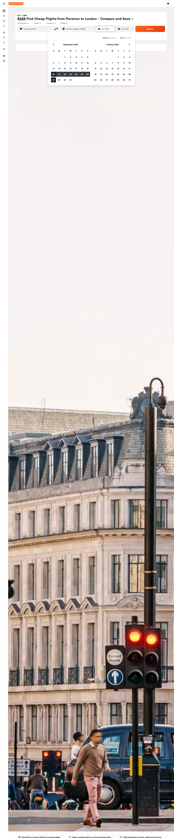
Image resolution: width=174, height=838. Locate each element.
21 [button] (59, 74)
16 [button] (70, 68)
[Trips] (4, 49)
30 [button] (70, 80)
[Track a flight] (4, 42)
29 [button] (65, 80)
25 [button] (82, 74)
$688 (21, 19)
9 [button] (70, 63)
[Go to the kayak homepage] (16, 3)
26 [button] (88, 74)
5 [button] (87, 57)
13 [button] (53, 68)
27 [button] (54, 80)
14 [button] (59, 68)
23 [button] (70, 74)
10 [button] (76, 63)
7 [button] (59, 63)
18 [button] (82, 68)
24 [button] (76, 74)
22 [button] (65, 74)
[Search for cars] (4, 20)
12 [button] (88, 63)
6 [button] (53, 63)
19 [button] (88, 68)
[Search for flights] (4, 11)
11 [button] (82, 63)
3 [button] (76, 57)
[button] (4, 3)
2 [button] (70, 57)
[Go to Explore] (4, 37)
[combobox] (23, 23)
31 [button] (129, 80)
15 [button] (65, 68)
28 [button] (59, 80)
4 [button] (82, 57)
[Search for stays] (4, 15)
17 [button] (76, 68)
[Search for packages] (4, 25)
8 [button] (64, 63)
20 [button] (53, 74)
